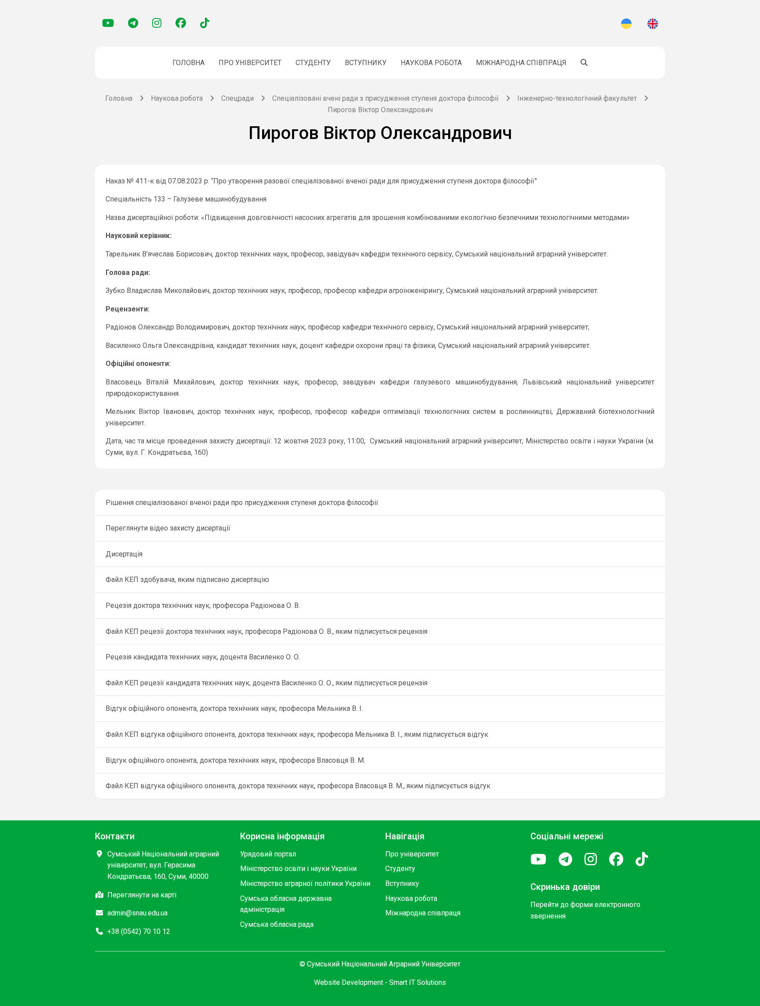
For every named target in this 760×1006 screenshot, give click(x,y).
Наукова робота (431, 63)
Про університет (250, 63)
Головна (188, 63)
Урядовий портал (268, 854)
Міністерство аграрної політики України (305, 883)
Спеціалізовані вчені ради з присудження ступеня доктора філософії (385, 98)
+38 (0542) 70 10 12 (138, 931)
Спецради (237, 98)
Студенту (313, 63)
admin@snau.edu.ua (137, 913)
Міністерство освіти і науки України (298, 868)
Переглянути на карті (141, 895)
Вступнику (366, 63)
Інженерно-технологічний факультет (577, 98)
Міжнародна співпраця (521, 63)
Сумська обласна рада (277, 924)
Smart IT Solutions (417, 982)
